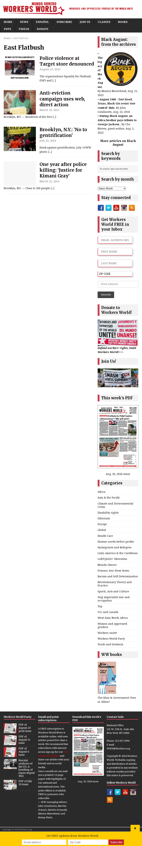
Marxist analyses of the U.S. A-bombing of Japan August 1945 (26, 768)
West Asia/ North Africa (113, 617)
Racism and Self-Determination (118, 576)
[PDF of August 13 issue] (10, 743)
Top (100, 606)
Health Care (105, 536)
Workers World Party (111, 638)
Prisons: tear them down (113, 570)
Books (123, 22)
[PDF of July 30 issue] (10, 787)
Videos (24, 29)
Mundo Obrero (107, 565)
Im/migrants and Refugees (114, 547)
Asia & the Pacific (109, 497)
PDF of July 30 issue (25, 783)
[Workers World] (71, 9)
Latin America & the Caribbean (118, 553)
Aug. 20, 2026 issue (118, 474)
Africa (101, 492)
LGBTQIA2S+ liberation (112, 559)
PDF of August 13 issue (24, 740)
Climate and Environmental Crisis (115, 505)
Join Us (85, 22)
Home (8, 22)
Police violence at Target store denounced (67, 61)
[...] (54, 80)
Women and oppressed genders (112, 625)
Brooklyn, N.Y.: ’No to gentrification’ (63, 132)
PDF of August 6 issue (23, 751)
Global (102, 530)
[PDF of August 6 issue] (10, 755)
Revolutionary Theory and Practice (115, 583)
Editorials (104, 518)
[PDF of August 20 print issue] (10, 731)
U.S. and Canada (108, 612)
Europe (102, 524)
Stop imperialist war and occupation (114, 598)
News (24, 22)
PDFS (7, 29)
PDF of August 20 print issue (24, 728)
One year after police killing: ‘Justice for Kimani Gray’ (63, 170)
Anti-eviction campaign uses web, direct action (62, 98)
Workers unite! (107, 633)
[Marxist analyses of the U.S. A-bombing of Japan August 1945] (10, 767)
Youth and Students (110, 644)
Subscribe (64, 22)
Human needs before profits (116, 541)
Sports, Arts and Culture (113, 591)
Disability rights (108, 512)
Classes (104, 22)
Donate (42, 29)
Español (42, 22)
